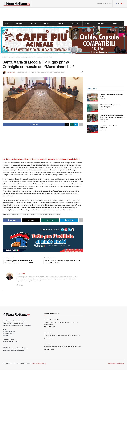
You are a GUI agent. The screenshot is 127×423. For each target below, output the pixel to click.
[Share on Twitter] (67, 124)
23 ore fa (102, 121)
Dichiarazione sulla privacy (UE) (116, 363)
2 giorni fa (103, 130)
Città (115, 24)
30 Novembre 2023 (50, 326)
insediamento (34, 214)
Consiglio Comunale (13, 214)
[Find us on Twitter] (118, 4)
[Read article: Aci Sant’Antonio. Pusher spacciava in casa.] (92, 97)
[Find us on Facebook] (116, 4)
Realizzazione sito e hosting (39, 363)
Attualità (46, 24)
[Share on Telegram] (76, 124)
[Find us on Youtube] (121, 4)
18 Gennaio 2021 (49, 338)
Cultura (75, 24)
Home (7, 24)
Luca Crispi (11, 72)
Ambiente (61, 24)
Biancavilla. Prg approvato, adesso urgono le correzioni (62, 346)
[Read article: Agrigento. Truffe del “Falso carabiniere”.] (92, 129)
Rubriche (101, 24)
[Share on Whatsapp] (72, 124)
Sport (87, 24)
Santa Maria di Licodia (39, 72)
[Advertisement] (43, 142)
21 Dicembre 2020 (49, 349)
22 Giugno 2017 (21, 72)
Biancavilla (48, 333)
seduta (58, 214)
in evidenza (24, 214)
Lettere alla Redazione (51, 319)
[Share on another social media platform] (81, 124)
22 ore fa (102, 98)
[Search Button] (122, 23)
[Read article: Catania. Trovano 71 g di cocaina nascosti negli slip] (92, 108)
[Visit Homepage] (16, 4)
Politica (33, 24)
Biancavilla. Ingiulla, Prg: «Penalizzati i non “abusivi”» (62, 335)
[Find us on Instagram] (123, 4)
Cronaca (19, 24)
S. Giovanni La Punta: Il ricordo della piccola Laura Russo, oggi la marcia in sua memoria (112, 117)
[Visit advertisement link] (63, 40)
